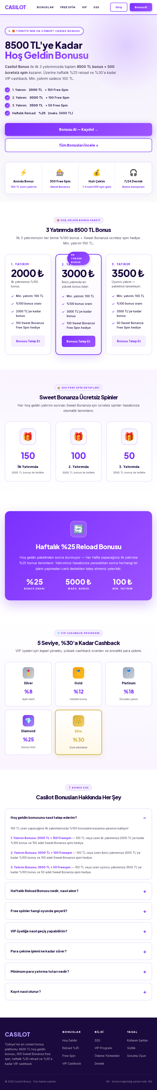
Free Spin (67, 7)
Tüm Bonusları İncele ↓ (78, 145)
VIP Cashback (71, 1063)
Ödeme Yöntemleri (107, 1055)
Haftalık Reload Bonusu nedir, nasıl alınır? (44, 891)
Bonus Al (141, 7)
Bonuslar (45, 7)
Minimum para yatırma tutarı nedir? (40, 971)
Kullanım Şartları (137, 1040)
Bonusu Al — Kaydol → (78, 129)
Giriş (119, 7)
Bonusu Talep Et (28, 341)
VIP (84, 7)
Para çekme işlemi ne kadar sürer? (39, 951)
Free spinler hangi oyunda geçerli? (39, 911)
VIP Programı (103, 1048)
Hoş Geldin (69, 1040)
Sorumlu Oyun (136, 1055)
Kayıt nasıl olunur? (26, 991)
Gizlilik (131, 1048)
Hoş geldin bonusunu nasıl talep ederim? (44, 817)
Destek (99, 1063)
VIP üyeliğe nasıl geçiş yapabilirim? (39, 931)
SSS (96, 7)
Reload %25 (70, 1048)
